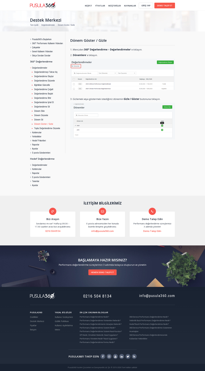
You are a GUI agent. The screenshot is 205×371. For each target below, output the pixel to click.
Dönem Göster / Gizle (66, 25)
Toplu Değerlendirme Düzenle (47, 128)
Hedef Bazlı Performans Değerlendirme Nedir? (149, 324)
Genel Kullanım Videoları (42, 51)
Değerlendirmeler (48, 25)
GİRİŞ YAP (145, 5)
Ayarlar (35, 148)
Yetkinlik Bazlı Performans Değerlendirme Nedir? (149, 320)
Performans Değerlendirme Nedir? (94, 317)
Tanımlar (35, 181)
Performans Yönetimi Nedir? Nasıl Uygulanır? (98, 338)
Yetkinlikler (36, 136)
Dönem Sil (38, 119)
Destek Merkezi (45, 20)
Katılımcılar (37, 132)
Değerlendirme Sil (42, 106)
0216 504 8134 (52, 231)
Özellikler (34, 317)
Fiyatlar (33, 325)
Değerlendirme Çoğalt (43, 89)
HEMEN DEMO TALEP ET (102, 272)
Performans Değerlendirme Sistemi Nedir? (97, 327)
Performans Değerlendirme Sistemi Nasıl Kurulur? (101, 331)
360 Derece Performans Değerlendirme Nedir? (148, 317)
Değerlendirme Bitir (42, 98)
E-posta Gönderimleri (41, 152)
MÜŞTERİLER (114, 5)
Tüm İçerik (34, 25)
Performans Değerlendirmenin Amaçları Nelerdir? (100, 324)
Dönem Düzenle (41, 115)
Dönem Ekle (39, 111)
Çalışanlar (36, 47)
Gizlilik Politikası (62, 321)
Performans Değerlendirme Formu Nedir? (97, 342)
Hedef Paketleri (39, 140)
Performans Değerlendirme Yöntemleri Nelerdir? (100, 320)
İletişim (33, 329)
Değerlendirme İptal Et (44, 102)
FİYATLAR (100, 5)
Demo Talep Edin (152, 231)
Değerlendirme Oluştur (44, 76)
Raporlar (35, 144)
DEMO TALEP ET (164, 5)
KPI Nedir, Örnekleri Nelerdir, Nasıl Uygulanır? (99, 335)
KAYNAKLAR (130, 5)
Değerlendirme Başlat (43, 93)
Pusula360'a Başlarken (41, 39)
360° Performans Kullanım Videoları (47, 43)
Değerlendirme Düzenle (44, 80)
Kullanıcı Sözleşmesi (64, 317)
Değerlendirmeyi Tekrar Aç (46, 72)
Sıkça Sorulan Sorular (41, 55)
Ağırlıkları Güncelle (42, 85)
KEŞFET (88, 5)
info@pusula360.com (102, 231)
